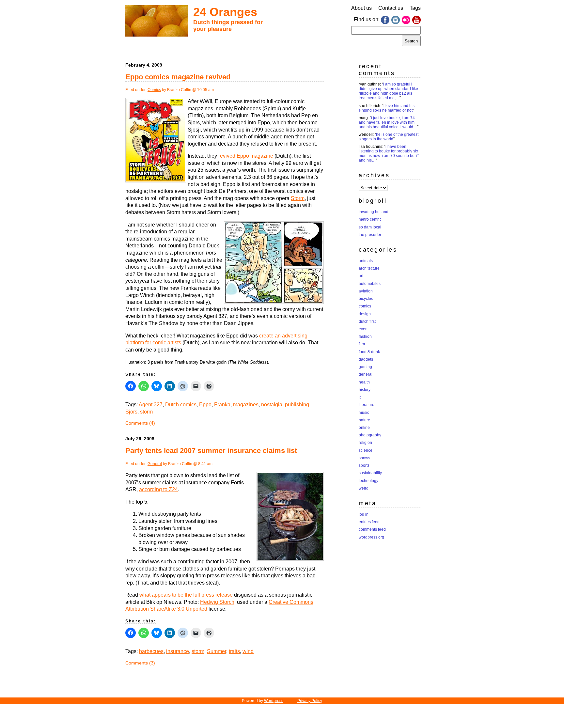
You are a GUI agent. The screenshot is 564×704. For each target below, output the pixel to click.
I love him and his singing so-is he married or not (387, 108)
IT (360, 397)
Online (364, 427)
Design (365, 314)
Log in (363, 514)
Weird (363, 488)
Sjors (131, 412)
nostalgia (271, 404)
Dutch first (367, 321)
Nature (364, 420)
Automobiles (370, 283)
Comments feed (372, 529)
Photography (370, 435)
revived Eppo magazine (245, 156)
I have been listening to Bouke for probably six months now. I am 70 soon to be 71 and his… (389, 153)
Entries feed (369, 522)
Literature (366, 404)
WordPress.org (371, 537)
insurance (177, 651)
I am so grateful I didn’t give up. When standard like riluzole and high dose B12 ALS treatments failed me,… (388, 91)
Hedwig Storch (217, 602)
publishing (297, 404)
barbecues (151, 651)
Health (364, 382)
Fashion (365, 336)
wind (248, 651)
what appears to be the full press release (186, 595)
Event (363, 329)
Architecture (369, 268)
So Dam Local (370, 227)
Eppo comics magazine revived (177, 77)
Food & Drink (369, 352)
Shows (364, 458)
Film (362, 344)
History (364, 389)
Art (361, 276)
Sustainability (370, 473)
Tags (415, 8)
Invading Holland (373, 212)
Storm (298, 198)
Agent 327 (151, 404)
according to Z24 (158, 489)
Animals (366, 260)
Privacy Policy (309, 701)
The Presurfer (370, 234)
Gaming (365, 367)
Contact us (390, 8)
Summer (216, 651)
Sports (364, 465)
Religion (365, 442)
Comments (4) (140, 423)
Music (364, 412)
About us (361, 8)
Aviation (366, 291)
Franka (222, 404)
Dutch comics (180, 404)
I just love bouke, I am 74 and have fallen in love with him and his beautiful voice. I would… (388, 122)
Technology (368, 480)
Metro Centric (370, 219)
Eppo (205, 404)
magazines (245, 404)
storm (146, 412)
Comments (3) (140, 662)
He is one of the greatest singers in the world (388, 136)
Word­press (273, 701)
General (155, 464)
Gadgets (366, 359)
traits (234, 651)
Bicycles (366, 298)
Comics (154, 89)
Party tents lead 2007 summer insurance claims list (211, 450)
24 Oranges (225, 12)
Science (365, 450)
